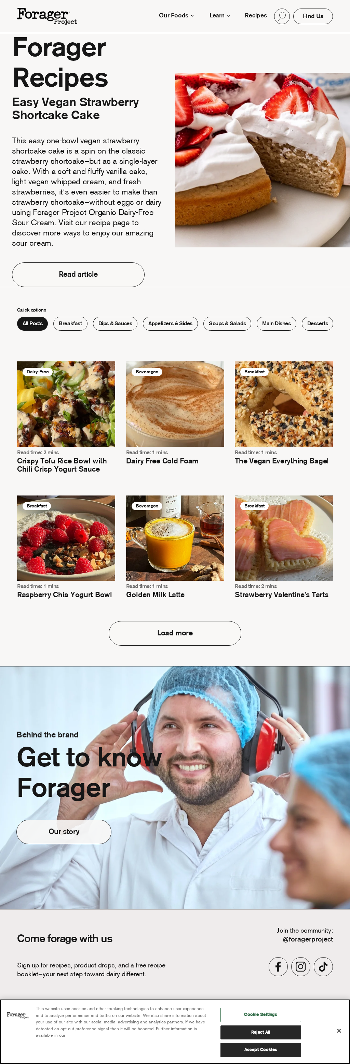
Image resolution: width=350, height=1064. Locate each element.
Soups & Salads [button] (227, 323)
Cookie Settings (260, 1015)
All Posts (32, 323)
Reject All (260, 1032)
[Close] (339, 1030)
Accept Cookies (260, 1050)
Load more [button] (174, 633)
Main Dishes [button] (276, 323)
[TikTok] (323, 966)
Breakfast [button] (70, 323)
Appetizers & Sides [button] (170, 323)
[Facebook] (278, 966)
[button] (282, 16)
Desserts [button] (317, 323)
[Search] (282, 16)
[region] (175, 1031)
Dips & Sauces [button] (115, 323)
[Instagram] (300, 966)
